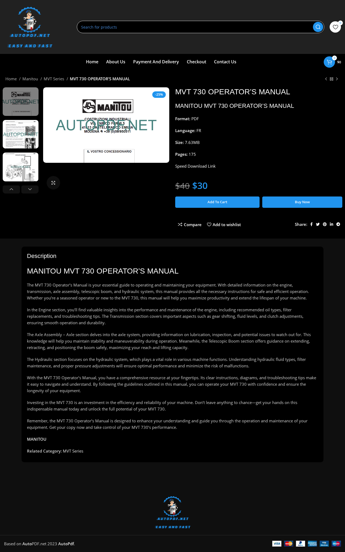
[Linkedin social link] (331, 224)
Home (11, 78)
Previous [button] (11, 189)
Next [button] (30, 189)
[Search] (318, 27)
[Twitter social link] (317, 224)
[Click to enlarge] (53, 182)
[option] (20, 101)
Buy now (302, 201)
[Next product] (337, 79)
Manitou (30, 78)
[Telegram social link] (338, 224)
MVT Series (54, 78)
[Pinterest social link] (324, 224)
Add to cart (217, 201)
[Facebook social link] (311, 224)
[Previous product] (326, 79)
